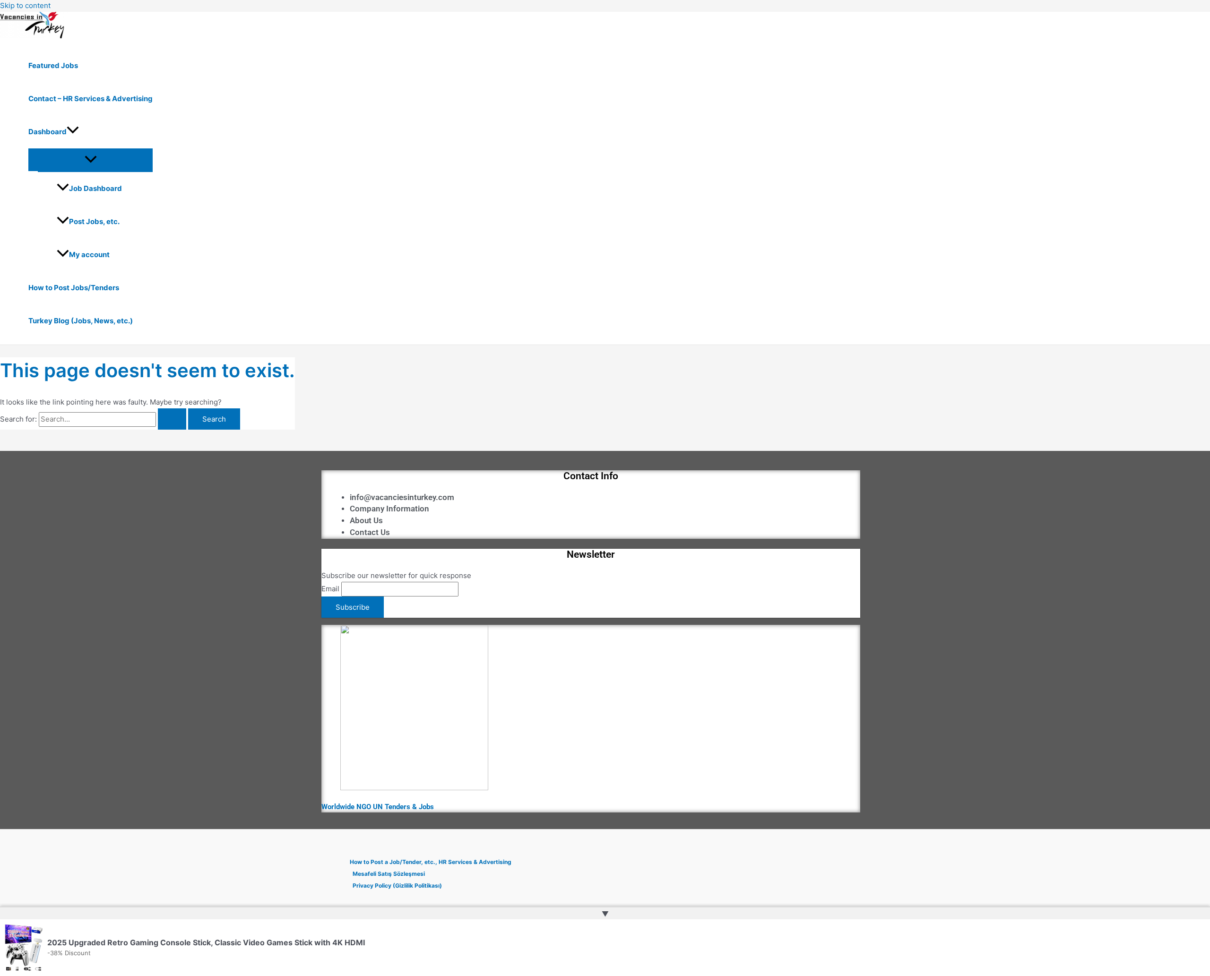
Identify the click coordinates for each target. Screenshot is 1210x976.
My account (89, 254)
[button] (73, 131)
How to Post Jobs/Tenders (73, 287)
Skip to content (25, 5)
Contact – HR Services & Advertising (90, 98)
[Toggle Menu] (90, 159)
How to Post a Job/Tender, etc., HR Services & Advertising (430, 861)
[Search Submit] (172, 419)
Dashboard (47, 131)
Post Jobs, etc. (94, 221)
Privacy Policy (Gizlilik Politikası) (397, 885)
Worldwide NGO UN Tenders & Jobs (377, 807)
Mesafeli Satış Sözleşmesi (389, 873)
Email (330, 588)
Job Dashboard (95, 188)
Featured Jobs (53, 65)
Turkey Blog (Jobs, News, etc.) (80, 320)
